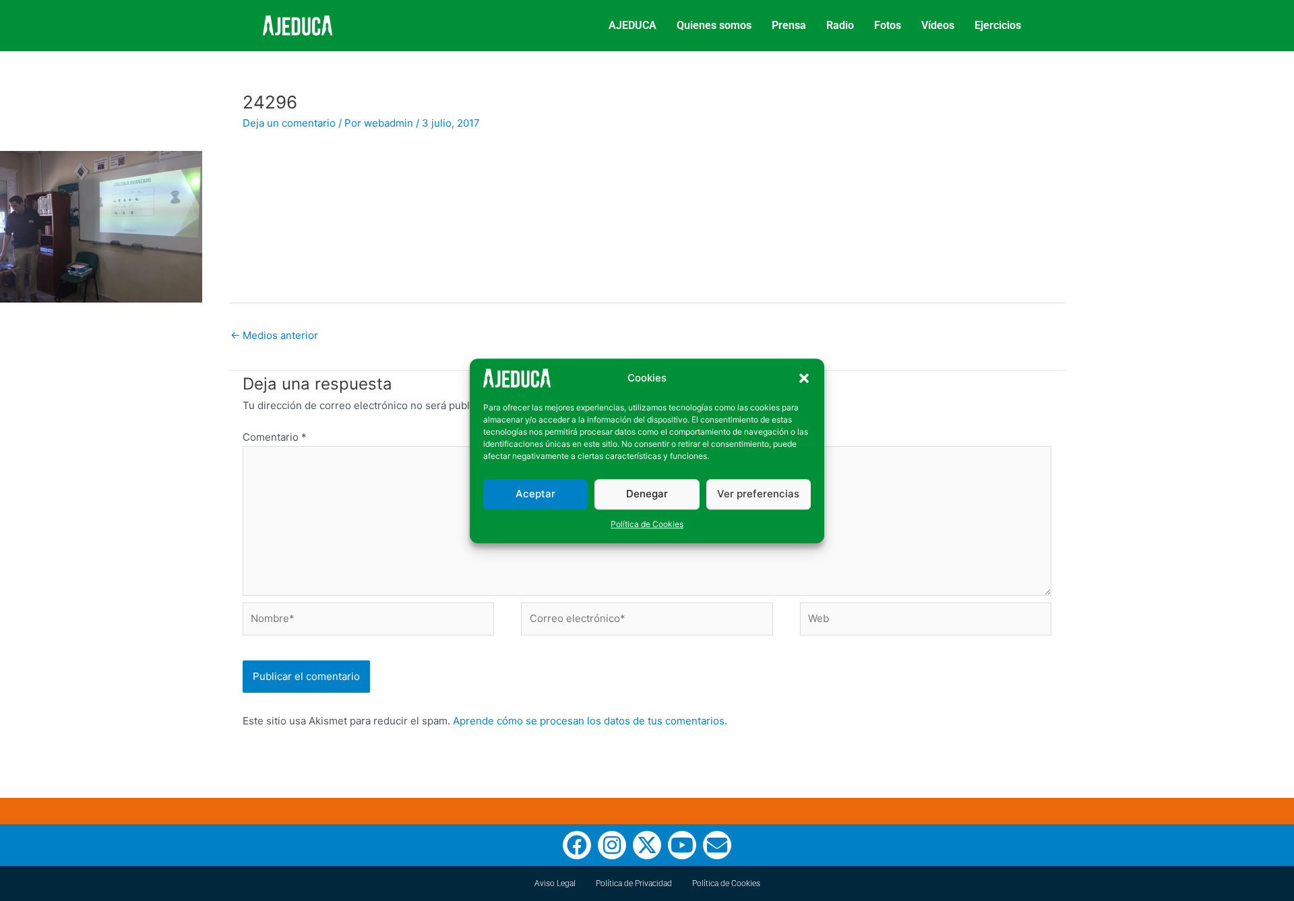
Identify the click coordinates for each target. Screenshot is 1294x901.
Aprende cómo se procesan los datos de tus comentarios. (590, 720)
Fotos (887, 25)
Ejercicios (998, 25)
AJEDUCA (632, 25)
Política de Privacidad (634, 883)
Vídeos (937, 25)
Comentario (275, 437)
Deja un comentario (289, 123)
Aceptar (535, 493)
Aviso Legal (555, 883)
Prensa (789, 25)
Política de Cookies (647, 523)
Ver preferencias (758, 493)
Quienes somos (714, 25)
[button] (804, 378)
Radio (840, 25)
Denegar (647, 493)
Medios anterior (274, 335)
